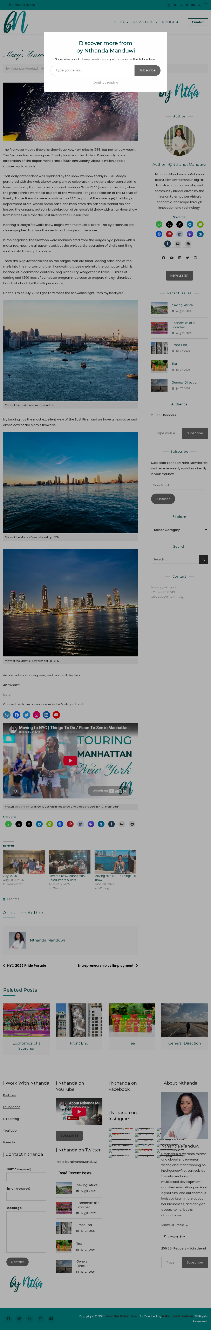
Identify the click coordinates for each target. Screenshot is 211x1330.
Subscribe (147, 70)
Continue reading (105, 83)
